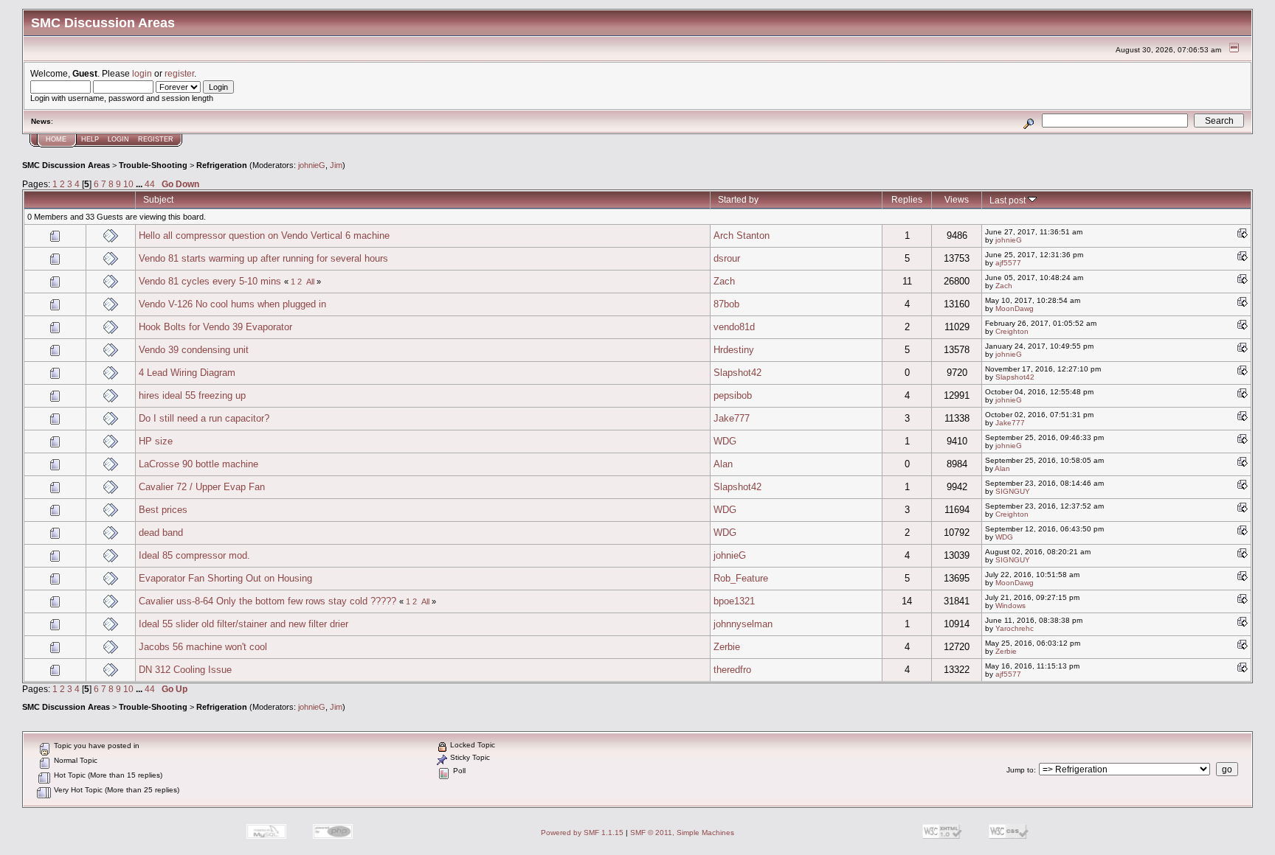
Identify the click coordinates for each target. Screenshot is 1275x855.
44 (150, 184)
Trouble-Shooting (153, 165)
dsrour (726, 258)
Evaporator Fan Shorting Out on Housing (225, 578)
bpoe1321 (734, 601)
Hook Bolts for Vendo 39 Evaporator (215, 326)
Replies (906, 199)
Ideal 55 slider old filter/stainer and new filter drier (243, 623)
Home (56, 139)
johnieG (311, 165)
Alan (723, 464)
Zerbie (726, 646)
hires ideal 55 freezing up (192, 395)
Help (90, 139)
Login (118, 139)
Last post (1008, 200)
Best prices (163, 509)
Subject (158, 199)
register (179, 73)
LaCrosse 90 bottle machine (198, 464)
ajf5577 (1008, 263)
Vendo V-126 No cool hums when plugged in (232, 304)
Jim (336, 165)
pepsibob (732, 395)
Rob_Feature (740, 578)
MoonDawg (1014, 308)
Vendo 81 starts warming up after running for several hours (263, 258)
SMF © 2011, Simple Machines (682, 832)
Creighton (1012, 331)
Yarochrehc (1014, 628)
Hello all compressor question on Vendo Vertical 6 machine (264, 235)
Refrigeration (221, 165)
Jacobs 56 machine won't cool (203, 646)
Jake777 (731, 418)
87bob (726, 304)
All (310, 281)
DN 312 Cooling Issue (185, 669)
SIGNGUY (1012, 491)
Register (155, 139)
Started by (738, 199)
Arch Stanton (741, 235)
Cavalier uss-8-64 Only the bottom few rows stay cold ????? (267, 601)
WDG (724, 441)
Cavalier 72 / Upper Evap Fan (202, 486)
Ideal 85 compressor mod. (194, 555)
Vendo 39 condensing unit (194, 349)
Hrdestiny (733, 349)
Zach (724, 281)
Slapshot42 (737, 372)
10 (128, 184)
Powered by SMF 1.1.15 (582, 832)
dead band (161, 532)
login (142, 73)
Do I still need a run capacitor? (204, 418)
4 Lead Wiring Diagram (187, 372)
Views (956, 199)
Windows (1010, 605)
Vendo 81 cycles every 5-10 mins (210, 281)
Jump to (1020, 770)
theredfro (732, 669)
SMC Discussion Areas (66, 165)
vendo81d (734, 326)
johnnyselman (743, 623)
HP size (156, 441)
